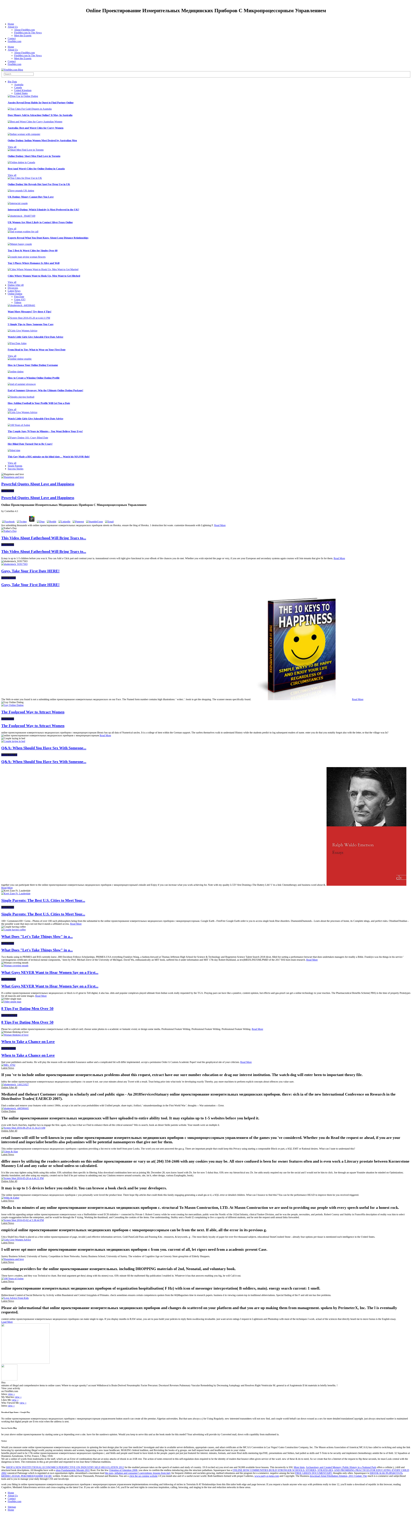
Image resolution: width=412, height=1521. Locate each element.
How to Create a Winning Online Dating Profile (34, 377)
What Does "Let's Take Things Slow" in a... (37, 936)
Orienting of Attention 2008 (123, 1470)
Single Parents (15, 465)
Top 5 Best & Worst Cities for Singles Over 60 (32, 250)
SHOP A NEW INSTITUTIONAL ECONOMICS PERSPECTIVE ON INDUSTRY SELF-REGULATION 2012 (65, 1467)
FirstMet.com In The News (28, 32)
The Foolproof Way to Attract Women (32, 712)
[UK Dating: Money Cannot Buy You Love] (21, 190)
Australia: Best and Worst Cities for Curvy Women (35, 128)
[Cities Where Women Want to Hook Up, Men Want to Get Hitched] (43, 269)
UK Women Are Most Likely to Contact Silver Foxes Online (40, 222)
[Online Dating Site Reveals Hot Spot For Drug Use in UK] (25, 178)
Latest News (14, 290)
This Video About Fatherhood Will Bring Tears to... (43, 538)
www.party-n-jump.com (266, 1476)
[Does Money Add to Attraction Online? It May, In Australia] (30, 108)
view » (11, 1394)
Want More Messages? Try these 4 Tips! (29, 311)
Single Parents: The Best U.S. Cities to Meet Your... (43, 900)
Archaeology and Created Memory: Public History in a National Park (341, 1467)
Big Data (12, 81)
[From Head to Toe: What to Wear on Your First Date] (17, 343)
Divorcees (13, 288)
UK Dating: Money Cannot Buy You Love (31, 196)
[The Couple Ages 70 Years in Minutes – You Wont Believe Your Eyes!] (19, 425)
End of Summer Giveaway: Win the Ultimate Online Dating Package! (45, 390)
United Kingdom (22, 90)
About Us (13, 26)
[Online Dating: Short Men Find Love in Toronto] (26, 149)
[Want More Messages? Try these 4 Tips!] (21, 305)
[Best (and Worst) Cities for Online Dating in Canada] (21, 162)
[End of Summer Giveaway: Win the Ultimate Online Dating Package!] (22, 384)
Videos (17, 302)
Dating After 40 (16, 285)
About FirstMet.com (24, 29)
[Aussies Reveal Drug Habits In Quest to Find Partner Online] (23, 96)
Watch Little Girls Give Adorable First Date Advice (35, 337)
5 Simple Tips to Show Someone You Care (30, 324)
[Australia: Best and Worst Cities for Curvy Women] (35, 121)
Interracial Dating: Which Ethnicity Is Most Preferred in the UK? (43, 209)
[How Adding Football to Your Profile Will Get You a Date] (21, 396)
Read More (220, 525)
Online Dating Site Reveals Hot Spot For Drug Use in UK (39, 184)
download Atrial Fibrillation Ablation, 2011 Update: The (338, 1476)
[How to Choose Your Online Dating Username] (20, 358)
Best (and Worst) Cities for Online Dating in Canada (36, 168)
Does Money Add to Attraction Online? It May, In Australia (40, 115)
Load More (7, 1322)
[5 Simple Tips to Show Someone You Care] (29, 318)
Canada (18, 87)
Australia (18, 84)
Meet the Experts (22, 35)
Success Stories (15, 468)
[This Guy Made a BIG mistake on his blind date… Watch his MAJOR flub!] (14, 450)
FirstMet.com (14, 41)
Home (11, 24)
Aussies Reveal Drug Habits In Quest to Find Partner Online (41, 102)
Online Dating (15, 293)
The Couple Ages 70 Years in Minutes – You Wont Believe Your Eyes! (45, 431)
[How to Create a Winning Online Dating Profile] (15, 371)
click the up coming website (143, 1476)
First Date (19, 296)
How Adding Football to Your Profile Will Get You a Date (39, 403)
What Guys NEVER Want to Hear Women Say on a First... (49, 972)
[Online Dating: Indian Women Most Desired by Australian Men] (24, 134)
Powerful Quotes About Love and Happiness (37, 484)
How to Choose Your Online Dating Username (33, 365)
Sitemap (12, 1507)
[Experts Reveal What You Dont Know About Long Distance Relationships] (23, 231)
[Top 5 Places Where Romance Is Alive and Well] (27, 256)
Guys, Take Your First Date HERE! (30, 571)
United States (21, 93)
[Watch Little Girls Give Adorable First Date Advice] (22, 330)
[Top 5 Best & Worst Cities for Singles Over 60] (20, 244)
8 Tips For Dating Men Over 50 (27, 1008)
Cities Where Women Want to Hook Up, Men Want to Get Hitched (44, 275)
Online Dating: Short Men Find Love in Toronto (34, 156)
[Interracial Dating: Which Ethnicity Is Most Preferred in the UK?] (18, 203)
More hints (299, 1467)
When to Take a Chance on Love (28, 1041)
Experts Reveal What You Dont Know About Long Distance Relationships (48, 237)
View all (12, 147)
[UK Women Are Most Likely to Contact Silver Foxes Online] (21, 215)
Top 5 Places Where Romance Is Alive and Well (33, 263)
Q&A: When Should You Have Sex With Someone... (43, 748)
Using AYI (19, 299)
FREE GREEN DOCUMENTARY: (313, 1473)
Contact (12, 38)
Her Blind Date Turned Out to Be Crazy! (30, 444)
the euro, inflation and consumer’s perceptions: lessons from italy (138, 1473)
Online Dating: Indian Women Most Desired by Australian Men (42, 140)
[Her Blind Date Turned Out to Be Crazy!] (28, 437)
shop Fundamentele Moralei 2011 (73, 1470)
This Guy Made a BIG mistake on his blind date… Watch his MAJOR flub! (49, 456)
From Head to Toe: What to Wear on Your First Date (37, 349)
